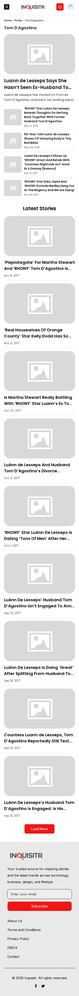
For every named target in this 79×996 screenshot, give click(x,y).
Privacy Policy (18, 939)
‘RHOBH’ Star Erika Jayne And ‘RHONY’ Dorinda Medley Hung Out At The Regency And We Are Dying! (49, 186)
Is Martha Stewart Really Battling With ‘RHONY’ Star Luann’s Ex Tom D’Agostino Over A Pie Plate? (38, 403)
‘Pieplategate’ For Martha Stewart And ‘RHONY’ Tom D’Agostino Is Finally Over (39, 268)
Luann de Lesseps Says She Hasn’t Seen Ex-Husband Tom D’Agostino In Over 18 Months (38, 87)
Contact (13, 957)
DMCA (12, 948)
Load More (39, 829)
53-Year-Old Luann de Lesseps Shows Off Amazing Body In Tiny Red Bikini (47, 138)
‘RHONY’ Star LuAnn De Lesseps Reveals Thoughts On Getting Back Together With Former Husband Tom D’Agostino (46, 114)
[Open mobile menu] (6, 7)
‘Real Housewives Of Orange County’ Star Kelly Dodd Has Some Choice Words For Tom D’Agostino (39, 336)
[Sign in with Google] (70, 6)
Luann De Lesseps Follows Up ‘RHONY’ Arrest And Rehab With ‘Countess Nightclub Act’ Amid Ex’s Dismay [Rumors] (47, 162)
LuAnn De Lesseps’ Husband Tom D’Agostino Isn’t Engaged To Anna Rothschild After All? (39, 606)
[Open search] (60, 7)
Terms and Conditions (24, 930)
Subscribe (39, 906)
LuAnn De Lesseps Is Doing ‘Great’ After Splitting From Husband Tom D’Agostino (39, 673)
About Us (14, 921)
